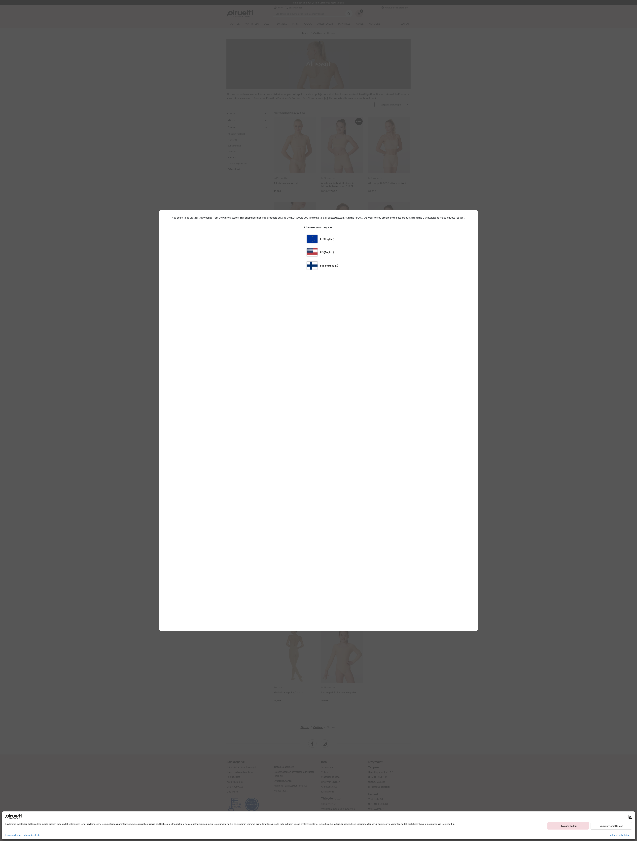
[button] (630, 816)
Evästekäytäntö (13, 835)
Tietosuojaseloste (31, 835)
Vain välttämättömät (611, 825)
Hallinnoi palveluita (618, 835)
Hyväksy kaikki (568, 825)
